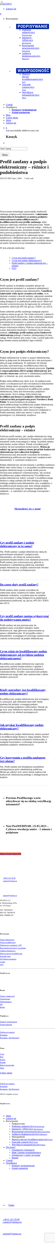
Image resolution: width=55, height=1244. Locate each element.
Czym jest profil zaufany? (23, 258)
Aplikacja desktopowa (7, 951)
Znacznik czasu (5, 956)
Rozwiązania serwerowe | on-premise (13, 948)
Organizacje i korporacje (23, 1150)
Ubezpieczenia (5, 999)
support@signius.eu (10, 895)
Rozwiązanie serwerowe (31, 1131)
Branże (2, 1007)
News (5, 154)
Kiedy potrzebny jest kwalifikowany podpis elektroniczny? (23, 691)
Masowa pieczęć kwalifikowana (11, 954)
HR (1, 1005)
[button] (10, 1205)
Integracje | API (27, 1129)
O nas (2, 1054)
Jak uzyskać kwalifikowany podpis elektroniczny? (22, 726)
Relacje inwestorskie (7, 1065)
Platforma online (28, 1126)
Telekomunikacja (6, 1002)
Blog (1, 1057)
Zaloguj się (11, 1118)
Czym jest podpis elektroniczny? (27, 260)
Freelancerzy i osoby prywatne (26, 1155)
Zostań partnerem (6, 1025)
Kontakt (3, 1062)
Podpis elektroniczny (7, 940)
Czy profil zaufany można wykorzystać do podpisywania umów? (24, 617)
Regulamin (3, 1035)
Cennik (2, 962)
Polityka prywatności (7, 1032)
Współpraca (11, 1163)
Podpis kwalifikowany (8, 943)
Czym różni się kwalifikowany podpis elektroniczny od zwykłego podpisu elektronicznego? (23, 655)
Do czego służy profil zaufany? (19, 584)
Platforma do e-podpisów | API (11, 945)
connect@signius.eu (10, 881)
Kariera (2, 1060)
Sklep (2, 1068)
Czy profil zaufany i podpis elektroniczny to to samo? (17, 544)
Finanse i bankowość (7, 996)
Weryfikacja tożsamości (8, 959)
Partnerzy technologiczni (8, 1022)
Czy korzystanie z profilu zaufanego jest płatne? (22, 759)
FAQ (14, 268)
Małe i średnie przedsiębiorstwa (26, 1152)
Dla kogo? (11, 1147)
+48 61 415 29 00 (9, 878)
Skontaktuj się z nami (27, 508)
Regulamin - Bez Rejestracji (9, 1038)
